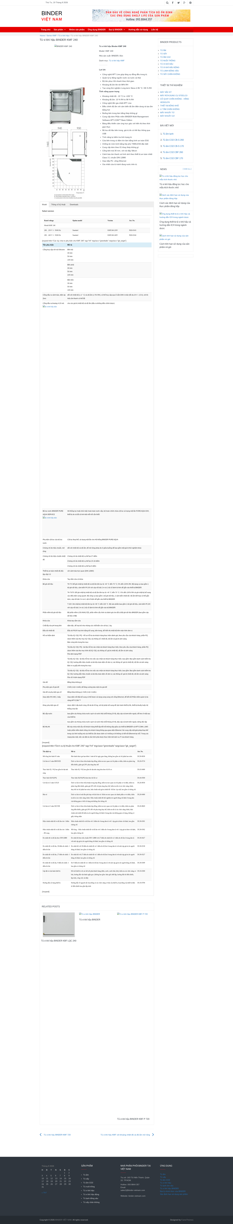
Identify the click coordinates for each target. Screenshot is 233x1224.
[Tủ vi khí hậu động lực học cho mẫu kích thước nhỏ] (176, 178)
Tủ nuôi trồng (89, 1186)
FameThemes (187, 1220)
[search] (192, 29)
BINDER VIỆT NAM (63, 1220)
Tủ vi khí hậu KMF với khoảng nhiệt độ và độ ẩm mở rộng (125, 1135)
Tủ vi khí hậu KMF (117, 61)
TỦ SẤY (163, 54)
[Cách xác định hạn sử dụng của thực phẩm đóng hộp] (176, 197)
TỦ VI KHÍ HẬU (166, 64)
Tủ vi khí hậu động (91, 1194)
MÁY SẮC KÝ (166, 92)
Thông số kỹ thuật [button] (58, 205)
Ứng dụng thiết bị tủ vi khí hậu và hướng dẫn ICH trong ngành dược (175, 225)
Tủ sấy (86, 1179)
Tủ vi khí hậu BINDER (89, 920)
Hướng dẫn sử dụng (138, 29)
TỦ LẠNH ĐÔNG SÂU (169, 71)
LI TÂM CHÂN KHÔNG (170, 109)
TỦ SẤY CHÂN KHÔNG (170, 74)
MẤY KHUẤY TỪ (167, 112)
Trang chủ (45, 29)
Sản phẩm (58, 29)
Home (42, 35)
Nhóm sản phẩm (77, 29)
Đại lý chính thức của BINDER (173, 1191)
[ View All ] (187, 169)
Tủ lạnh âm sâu (166, 1186)
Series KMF (52, 35)
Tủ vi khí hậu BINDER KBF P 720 (133, 1119)
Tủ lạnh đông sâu (90, 1198)
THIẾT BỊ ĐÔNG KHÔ (169, 106)
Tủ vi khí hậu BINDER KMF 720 (57, 1135)
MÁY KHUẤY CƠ (167, 116)
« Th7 (44, 1193)
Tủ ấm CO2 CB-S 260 (173, 140)
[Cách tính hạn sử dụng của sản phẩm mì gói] (176, 237)
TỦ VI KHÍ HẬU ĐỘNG (169, 67)
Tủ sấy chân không (91, 1202)
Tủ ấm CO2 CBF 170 (173, 158)
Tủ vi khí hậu (63, 35)
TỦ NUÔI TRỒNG (167, 61)
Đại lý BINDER (115, 29)
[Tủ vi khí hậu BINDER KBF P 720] (135, 1013)
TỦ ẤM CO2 (165, 57)
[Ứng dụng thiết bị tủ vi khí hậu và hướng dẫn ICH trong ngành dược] (176, 215)
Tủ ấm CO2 (88, 1183)
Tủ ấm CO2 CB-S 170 (173, 146)
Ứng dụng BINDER (97, 29)
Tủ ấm (86, 1175)
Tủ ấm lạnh (168, 134)
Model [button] (44, 205)
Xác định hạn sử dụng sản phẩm (174, 1194)
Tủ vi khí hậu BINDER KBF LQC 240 (58, 941)
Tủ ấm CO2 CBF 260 (173, 152)
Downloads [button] (74, 205)
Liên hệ (154, 29)
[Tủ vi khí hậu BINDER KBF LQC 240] (58, 924)
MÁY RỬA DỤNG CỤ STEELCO (173, 95)
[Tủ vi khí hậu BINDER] (89, 914)
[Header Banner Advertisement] (141, 15)
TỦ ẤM (163, 50)
